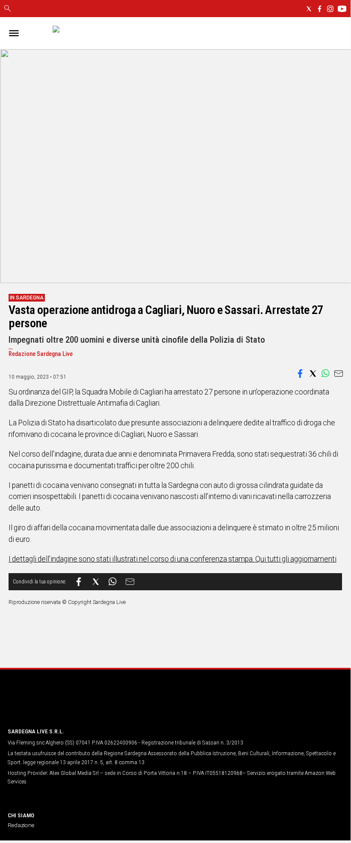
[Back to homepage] (52, 704)
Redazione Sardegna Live (41, 354)
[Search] (7, 9)
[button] (300, 373)
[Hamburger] (14, 33)
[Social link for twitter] (309, 9)
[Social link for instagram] (330, 9)
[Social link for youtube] (342, 9)
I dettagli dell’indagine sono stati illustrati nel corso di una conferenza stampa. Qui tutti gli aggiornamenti (172, 559)
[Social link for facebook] (319, 9)
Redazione (21, 825)
